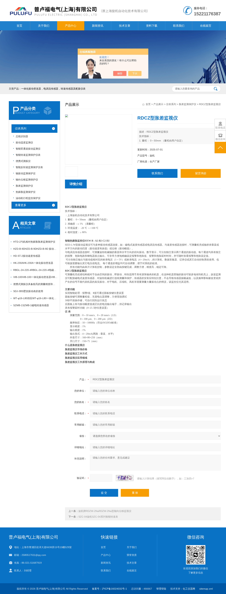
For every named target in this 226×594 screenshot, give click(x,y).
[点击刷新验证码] (124, 478)
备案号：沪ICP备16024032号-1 (109, 588)
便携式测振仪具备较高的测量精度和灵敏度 (35, 284)
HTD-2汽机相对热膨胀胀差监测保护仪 (34, 241)
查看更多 (20, 205)
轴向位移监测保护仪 (27, 179)
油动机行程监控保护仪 (28, 198)
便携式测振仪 (23, 161)
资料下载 (151, 25)
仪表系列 (20, 128)
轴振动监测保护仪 (25, 173)
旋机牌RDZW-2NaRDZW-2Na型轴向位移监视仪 (104, 511)
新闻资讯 (97, 25)
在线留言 (205, 25)
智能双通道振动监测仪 (28, 148)
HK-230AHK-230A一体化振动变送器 (33, 263)
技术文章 (124, 25)
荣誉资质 (132, 555)
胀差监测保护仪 (24, 185)
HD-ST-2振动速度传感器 (26, 255)
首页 (19, 25)
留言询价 (200, 173)
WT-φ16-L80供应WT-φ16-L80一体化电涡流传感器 (35, 298)
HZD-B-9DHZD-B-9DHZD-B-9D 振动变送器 (35, 248)
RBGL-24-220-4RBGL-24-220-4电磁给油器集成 (35, 270)
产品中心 (70, 25)
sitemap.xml (206, 588)
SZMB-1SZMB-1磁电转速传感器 (31, 305)
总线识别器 (22, 136)
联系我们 (178, 25)
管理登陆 (161, 588)
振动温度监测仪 (24, 142)
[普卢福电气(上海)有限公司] (78, 3)
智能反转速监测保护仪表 (29, 167)
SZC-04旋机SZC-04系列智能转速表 (98, 516)
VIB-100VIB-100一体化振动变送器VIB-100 (35, 277)
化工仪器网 (189, 588)
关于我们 (43, 25)
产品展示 (158, 104)
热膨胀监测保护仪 (25, 192)
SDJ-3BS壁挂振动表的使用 (28, 291)
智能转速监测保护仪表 (28, 154)
